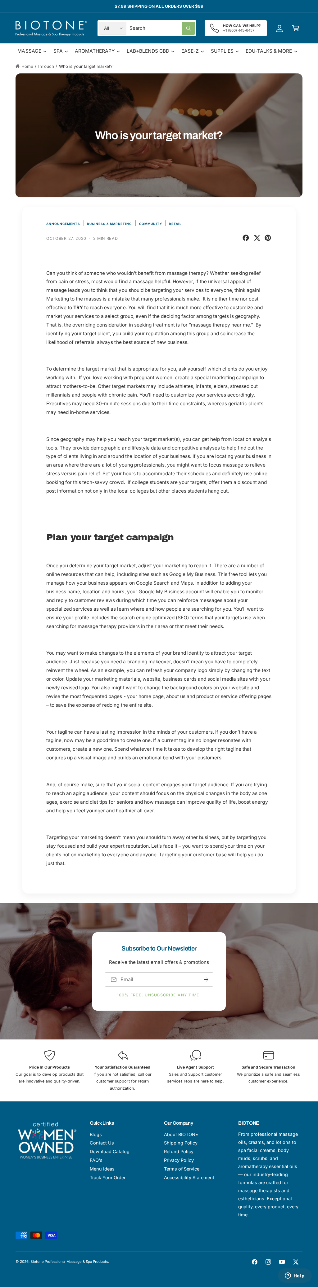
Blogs (96, 1134)
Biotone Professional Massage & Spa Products (69, 1261)
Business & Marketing (109, 224)
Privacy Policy (179, 1160)
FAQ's (96, 1160)
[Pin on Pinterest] (268, 238)
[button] (296, 28)
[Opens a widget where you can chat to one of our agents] (295, 1276)
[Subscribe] (206, 979)
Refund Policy (178, 1151)
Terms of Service (181, 1168)
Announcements (63, 224)
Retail (175, 224)
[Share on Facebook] (246, 238)
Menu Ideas (102, 1168)
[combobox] (162, 28)
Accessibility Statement (189, 1177)
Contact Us (102, 1142)
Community (150, 224)
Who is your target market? (85, 66)
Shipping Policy (181, 1142)
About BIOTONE (181, 1134)
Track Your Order (107, 1177)
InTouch (46, 66)
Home (27, 66)
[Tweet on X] (257, 238)
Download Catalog (109, 1151)
